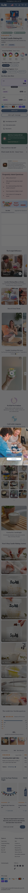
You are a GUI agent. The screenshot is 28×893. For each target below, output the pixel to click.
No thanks (14, 459)
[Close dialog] (27, 429)
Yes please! (14, 455)
